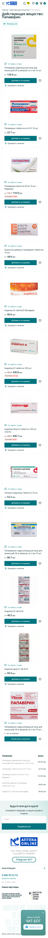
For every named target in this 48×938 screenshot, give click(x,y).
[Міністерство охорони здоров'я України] (35, 896)
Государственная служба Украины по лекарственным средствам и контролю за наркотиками (12, 896)
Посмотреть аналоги (20, 739)
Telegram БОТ (24, 859)
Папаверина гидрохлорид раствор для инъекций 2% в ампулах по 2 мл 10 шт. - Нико (23, 729)
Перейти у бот (35, 927)
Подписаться (24, 826)
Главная (5, 10)
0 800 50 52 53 (10, 875)
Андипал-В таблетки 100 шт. (18, 368)
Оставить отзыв (15, 64)
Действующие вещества (19, 10)
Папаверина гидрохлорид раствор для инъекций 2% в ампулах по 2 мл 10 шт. (23, 552)
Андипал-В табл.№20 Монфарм (19, 310)
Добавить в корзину (20, 80)
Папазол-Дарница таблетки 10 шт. (21, 492)
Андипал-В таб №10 (13, 611)
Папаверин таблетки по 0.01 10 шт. (21, 128)
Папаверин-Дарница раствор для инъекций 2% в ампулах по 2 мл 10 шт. (23, 69)
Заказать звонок (9, 878)
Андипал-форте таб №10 (16, 669)
